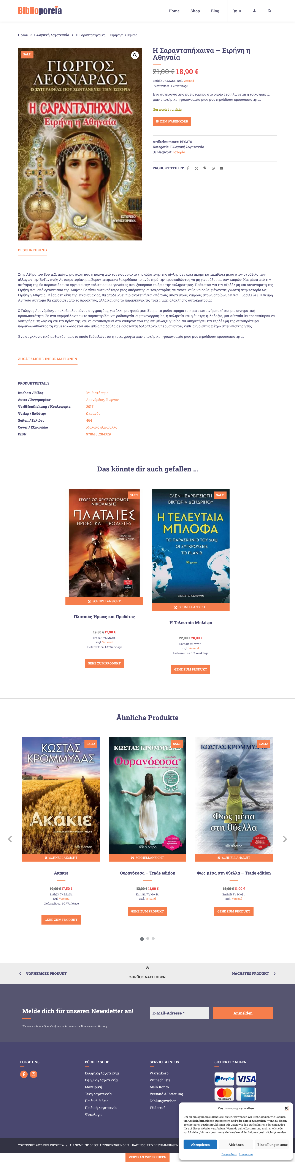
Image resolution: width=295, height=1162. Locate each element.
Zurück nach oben (147, 977)
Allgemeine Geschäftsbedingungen (99, 1145)
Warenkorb (159, 1073)
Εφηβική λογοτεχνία (101, 1080)
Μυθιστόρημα (97, 392)
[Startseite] (40, 11)
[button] (286, 1108)
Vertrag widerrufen (147, 1157)
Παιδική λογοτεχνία (101, 1107)
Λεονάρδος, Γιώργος (102, 399)
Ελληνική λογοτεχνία (51, 35)
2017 (90, 406)
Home (174, 10)
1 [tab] (142, 938)
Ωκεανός (93, 413)
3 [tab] (153, 938)
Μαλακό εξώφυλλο (101, 427)
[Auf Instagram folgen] (33, 1074)
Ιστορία (179, 152)
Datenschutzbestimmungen (155, 1145)
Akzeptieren (200, 1144)
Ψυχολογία (93, 1114)
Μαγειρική (93, 1087)
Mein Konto (159, 1087)
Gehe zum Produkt (104, 663)
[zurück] (10, 839)
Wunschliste (160, 1080)
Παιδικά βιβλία (96, 1100)
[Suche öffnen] (269, 11)
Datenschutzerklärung (94, 1026)
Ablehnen (236, 1144)
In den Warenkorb (172, 121)
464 (89, 420)
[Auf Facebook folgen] (24, 1074)
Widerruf (157, 1107)
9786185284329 (98, 434)
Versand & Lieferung (166, 1093)
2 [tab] (147, 938)
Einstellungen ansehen (273, 1144)
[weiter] (284, 839)
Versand (189, 80)
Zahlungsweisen (163, 1100)
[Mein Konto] (254, 11)
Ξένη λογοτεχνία (98, 1093)
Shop (195, 10)
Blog (215, 10)
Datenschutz (229, 1154)
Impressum (246, 1154)
